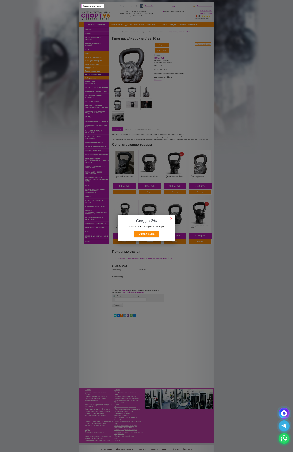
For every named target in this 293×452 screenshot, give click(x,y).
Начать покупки (146, 234)
